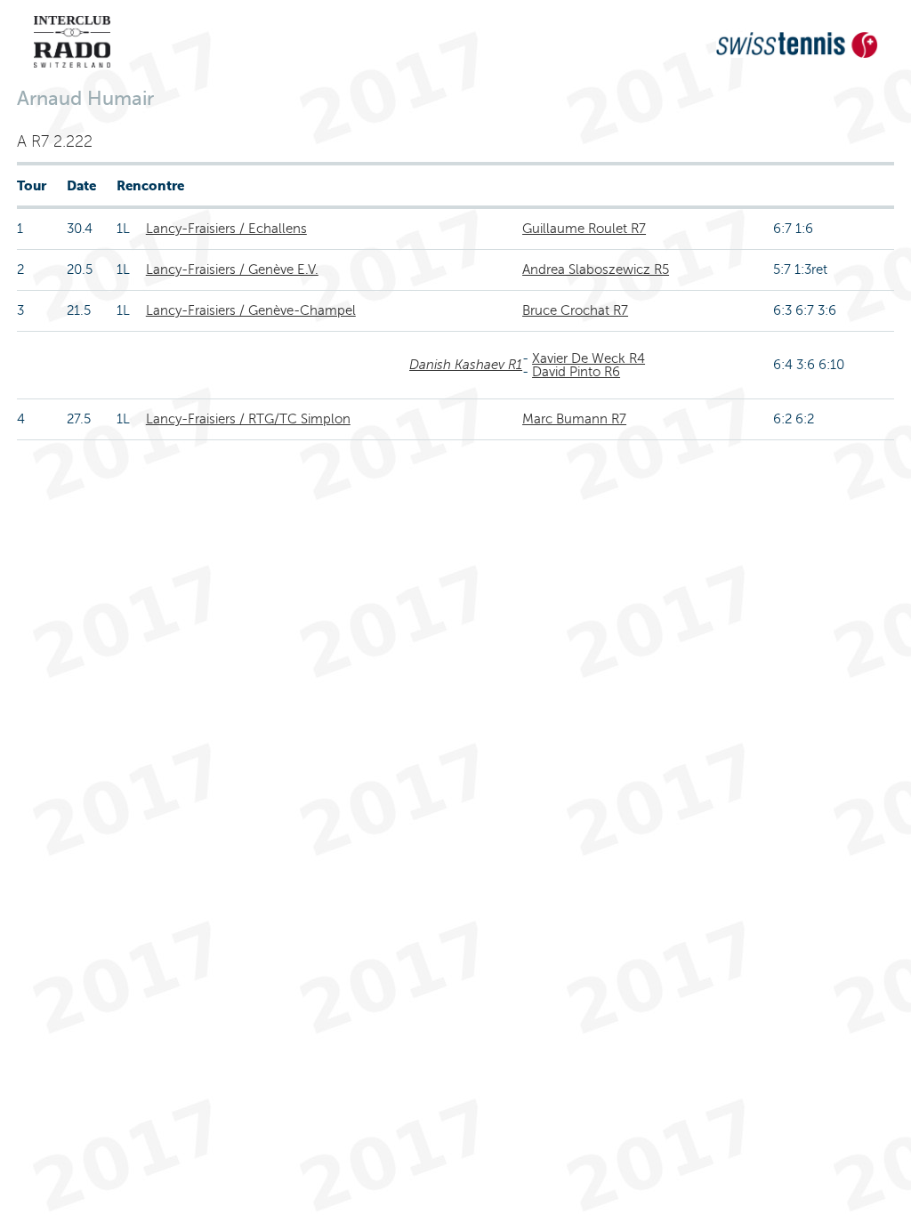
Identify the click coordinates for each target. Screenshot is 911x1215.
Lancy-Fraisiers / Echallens (226, 228)
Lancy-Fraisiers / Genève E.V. (232, 269)
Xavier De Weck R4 (588, 358)
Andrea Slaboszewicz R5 (595, 269)
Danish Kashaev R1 (465, 365)
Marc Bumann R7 (574, 419)
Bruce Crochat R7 (575, 310)
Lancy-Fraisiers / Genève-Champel (251, 310)
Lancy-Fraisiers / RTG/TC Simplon (248, 419)
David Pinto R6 (576, 372)
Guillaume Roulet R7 (584, 228)
